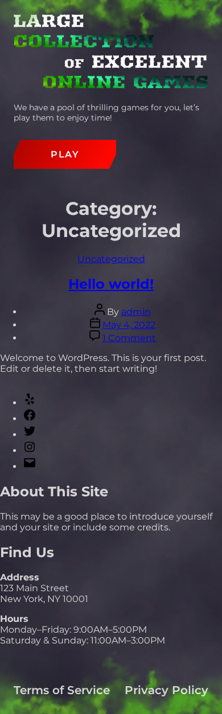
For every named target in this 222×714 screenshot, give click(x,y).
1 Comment (129, 338)
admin (136, 311)
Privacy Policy (166, 690)
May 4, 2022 (128, 324)
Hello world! (111, 284)
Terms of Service (62, 690)
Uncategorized (111, 259)
